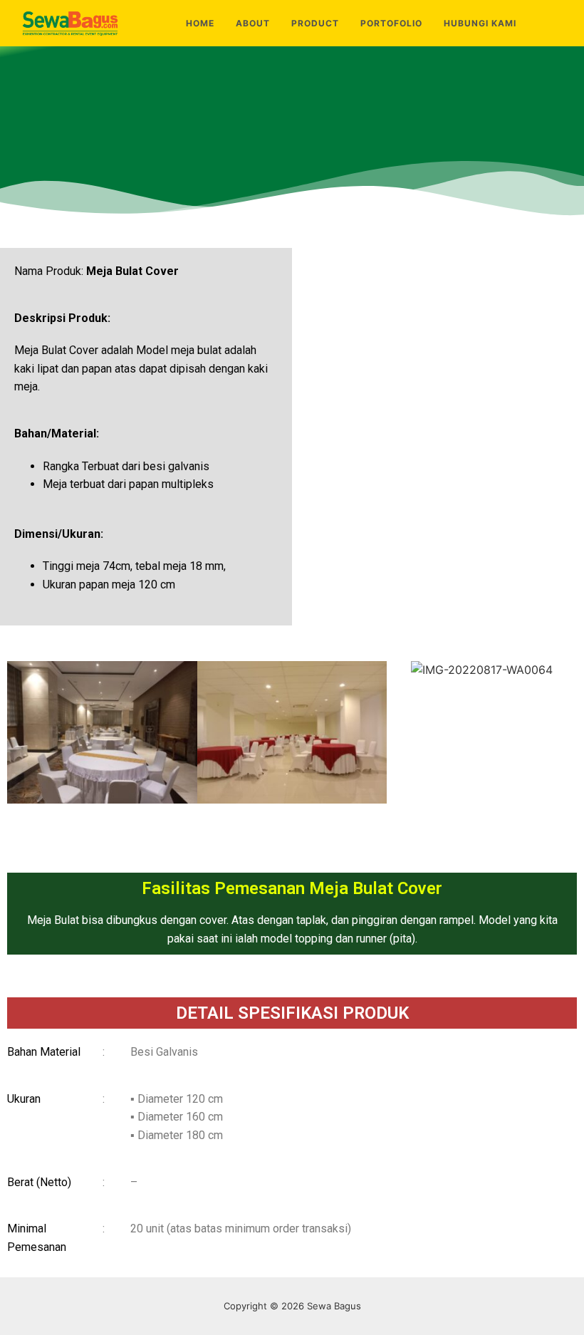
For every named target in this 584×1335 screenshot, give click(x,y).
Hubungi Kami (480, 23)
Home (200, 23)
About (253, 23)
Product (315, 23)
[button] (21, 735)
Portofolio (391, 23)
